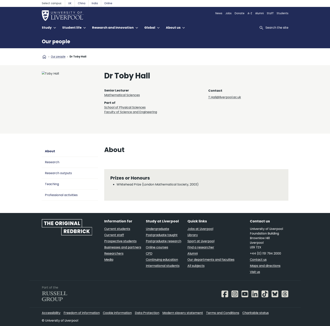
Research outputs (58, 173)
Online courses (157, 247)
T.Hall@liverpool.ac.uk (224, 97)
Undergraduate (157, 229)
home (44, 56)
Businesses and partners (122, 247)
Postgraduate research (163, 241)
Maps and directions (265, 266)
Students (282, 13)
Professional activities (61, 195)
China (81, 3)
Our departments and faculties (210, 259)
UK (69, 3)
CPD (149, 253)
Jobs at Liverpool (200, 229)
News (218, 13)
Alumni (259, 13)
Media (108, 259)
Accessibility (51, 313)
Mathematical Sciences (122, 95)
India (95, 3)
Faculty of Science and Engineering (130, 112)
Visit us (255, 272)
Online (108, 3)
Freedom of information (82, 313)
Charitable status (255, 313)
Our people (56, 41)
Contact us (258, 259)
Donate (239, 13)
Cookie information (117, 313)
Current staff (114, 235)
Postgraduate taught (162, 235)
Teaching (52, 184)
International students (163, 266)
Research (52, 162)
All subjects (196, 266)
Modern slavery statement (182, 313)
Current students (117, 229)
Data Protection (147, 313)
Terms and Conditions (222, 313)
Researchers (113, 253)
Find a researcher (200, 247)
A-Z (250, 13)
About (50, 151)
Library (192, 235)
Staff (270, 13)
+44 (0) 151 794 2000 (265, 253)
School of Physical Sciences (125, 107)
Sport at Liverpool (200, 241)
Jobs (228, 13)
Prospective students (120, 241)
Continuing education (162, 259)
